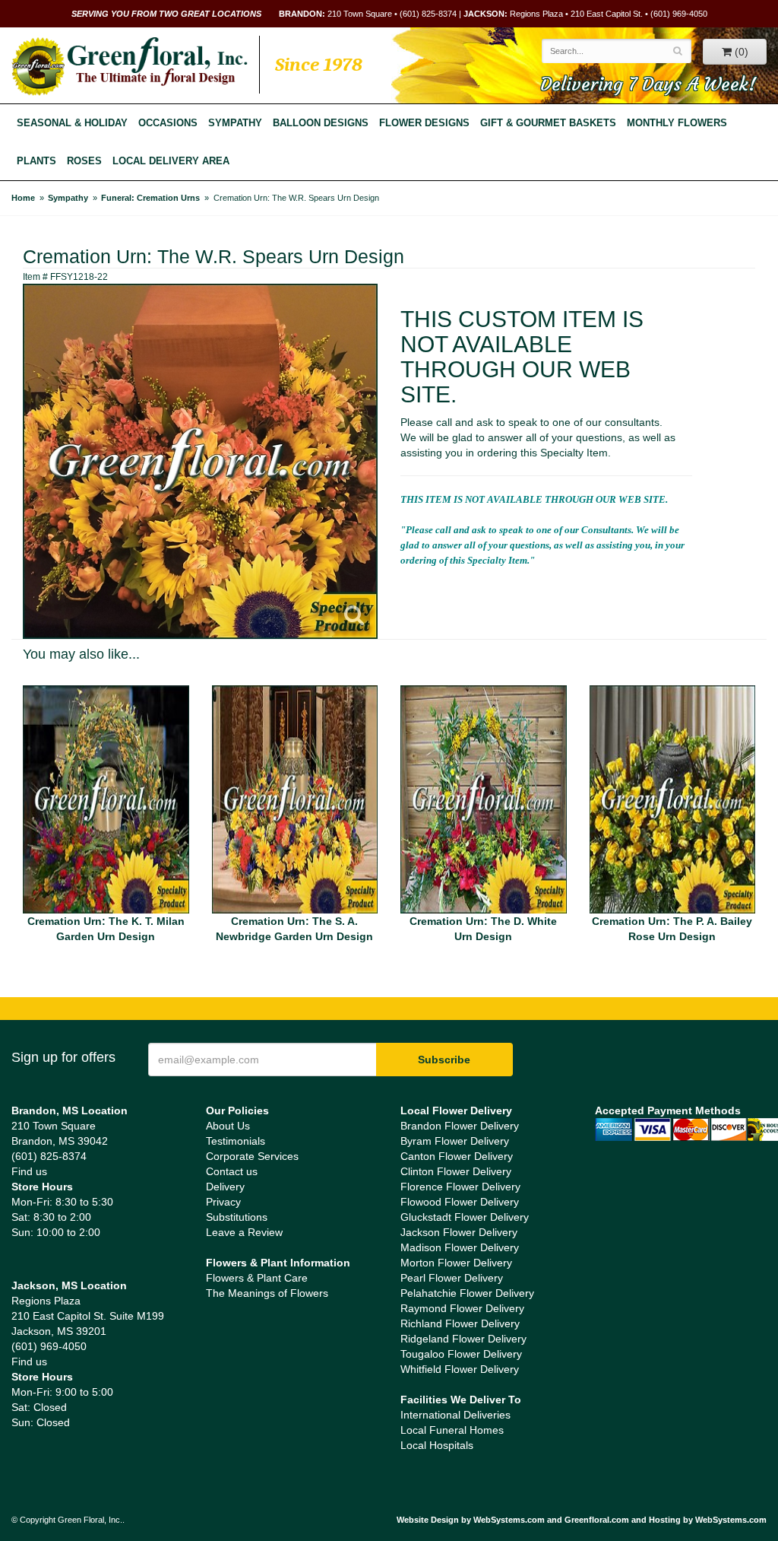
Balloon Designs (320, 123)
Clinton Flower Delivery (455, 1171)
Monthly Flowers (677, 123)
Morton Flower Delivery (456, 1263)
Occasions (168, 123)
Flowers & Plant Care (257, 1278)
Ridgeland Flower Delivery (463, 1339)
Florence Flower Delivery (460, 1186)
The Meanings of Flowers (267, 1293)
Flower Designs (424, 123)
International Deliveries (455, 1415)
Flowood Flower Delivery (459, 1202)
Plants (36, 161)
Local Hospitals (436, 1445)
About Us (228, 1126)
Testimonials (235, 1141)
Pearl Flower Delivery (451, 1278)
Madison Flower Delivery (459, 1247)
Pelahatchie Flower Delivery (467, 1293)
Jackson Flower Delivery (458, 1232)
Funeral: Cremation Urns (150, 197)
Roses (84, 161)
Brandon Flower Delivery (459, 1126)
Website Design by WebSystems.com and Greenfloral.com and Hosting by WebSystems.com (582, 1519)
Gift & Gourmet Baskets (548, 123)
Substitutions (236, 1217)
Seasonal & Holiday (72, 123)
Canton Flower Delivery (456, 1156)
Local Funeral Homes (452, 1430)
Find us (29, 1171)
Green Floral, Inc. (129, 66)
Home (23, 197)
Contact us (232, 1171)
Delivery (225, 1186)
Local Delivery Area (170, 161)
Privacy (223, 1202)
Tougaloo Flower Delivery (461, 1354)
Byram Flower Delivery (454, 1141)
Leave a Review (244, 1232)
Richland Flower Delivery (460, 1323)
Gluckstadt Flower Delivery (464, 1217)
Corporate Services (252, 1156)
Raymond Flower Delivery (462, 1308)
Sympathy (235, 123)
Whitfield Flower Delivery (459, 1369)
